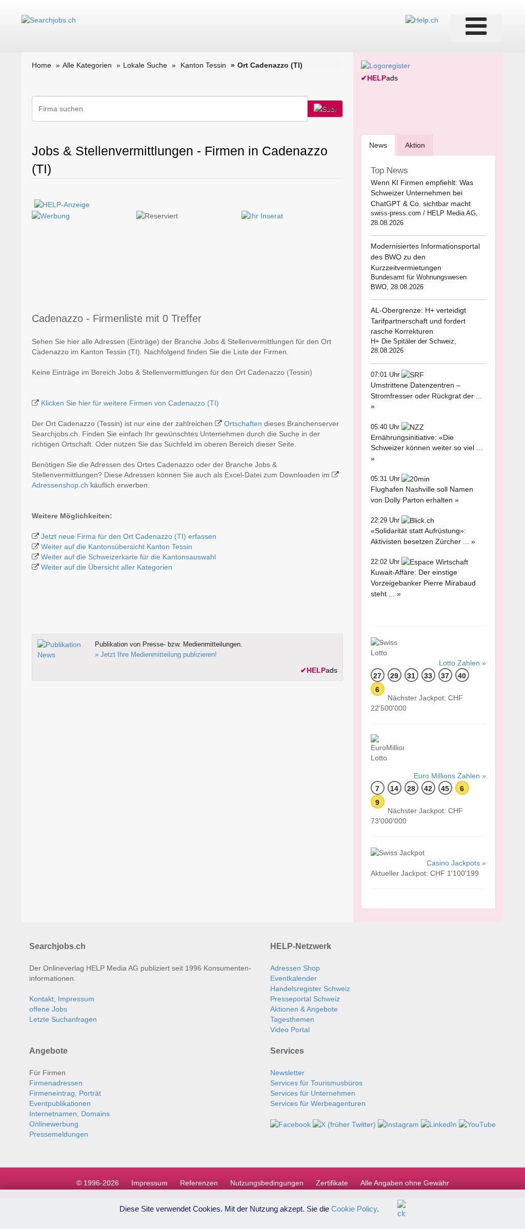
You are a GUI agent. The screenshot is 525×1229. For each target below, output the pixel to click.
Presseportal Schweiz (305, 999)
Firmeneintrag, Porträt (65, 1093)
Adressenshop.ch (60, 485)
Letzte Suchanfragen (63, 1019)
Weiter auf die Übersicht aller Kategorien (106, 567)
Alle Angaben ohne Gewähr (404, 1183)
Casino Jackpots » (456, 863)
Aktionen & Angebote (304, 1009)
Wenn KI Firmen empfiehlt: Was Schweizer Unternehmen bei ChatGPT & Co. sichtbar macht (422, 193)
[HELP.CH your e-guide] (422, 19)
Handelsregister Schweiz (310, 988)
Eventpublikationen (60, 1103)
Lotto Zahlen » (462, 663)
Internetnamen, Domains (69, 1114)
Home (41, 65)
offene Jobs (48, 1009)
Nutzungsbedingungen (267, 1183)
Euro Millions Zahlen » (450, 776)
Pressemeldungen (58, 1134)
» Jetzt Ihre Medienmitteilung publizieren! (156, 654)
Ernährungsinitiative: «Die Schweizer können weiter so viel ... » (426, 447)
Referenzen (199, 1183)
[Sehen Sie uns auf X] (344, 1124)
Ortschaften (243, 423)
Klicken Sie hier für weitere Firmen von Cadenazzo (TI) (130, 403)
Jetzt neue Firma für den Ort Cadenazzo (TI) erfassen (128, 536)
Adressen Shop (295, 968)
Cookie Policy (354, 1208)
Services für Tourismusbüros (316, 1083)
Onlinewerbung (53, 1124)
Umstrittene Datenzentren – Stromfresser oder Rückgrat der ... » (426, 395)
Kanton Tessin (203, 65)
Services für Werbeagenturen (318, 1103)
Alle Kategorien (87, 65)
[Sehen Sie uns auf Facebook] (290, 1124)
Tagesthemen (292, 1019)
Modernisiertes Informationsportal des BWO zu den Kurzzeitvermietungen (425, 256)
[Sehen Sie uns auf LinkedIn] (439, 1124)
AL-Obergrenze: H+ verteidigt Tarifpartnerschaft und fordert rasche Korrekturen (418, 320)
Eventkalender (293, 978)
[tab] (378, 144)
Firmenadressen (56, 1083)
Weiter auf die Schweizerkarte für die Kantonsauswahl (128, 557)
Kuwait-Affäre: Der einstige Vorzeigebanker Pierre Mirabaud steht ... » (423, 582)
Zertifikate (332, 1183)
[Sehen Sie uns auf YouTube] (477, 1124)
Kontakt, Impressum (61, 999)
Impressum (149, 1183)
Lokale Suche (145, 65)
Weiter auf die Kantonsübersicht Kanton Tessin (116, 546)
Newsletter (287, 1073)
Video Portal (290, 1029)
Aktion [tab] (415, 145)
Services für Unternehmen (312, 1093)
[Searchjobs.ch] (49, 19)
